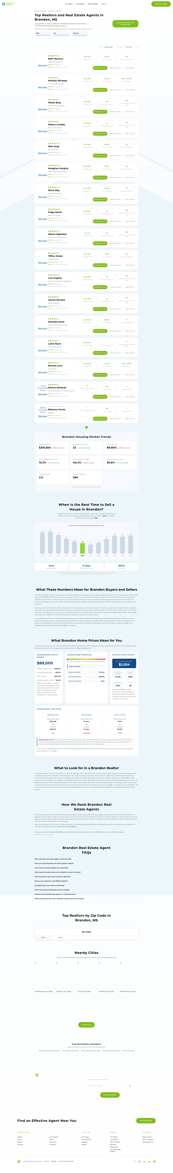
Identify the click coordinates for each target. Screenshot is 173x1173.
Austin (19, 1139)
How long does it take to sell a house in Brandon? (53, 876)
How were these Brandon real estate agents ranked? (54, 863)
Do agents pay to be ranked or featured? (50, 885)
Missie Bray (54, 102)
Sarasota (85, 1142)
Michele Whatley (57, 80)
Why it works (115, 1142)
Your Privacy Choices (66, 1161)
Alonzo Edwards (57, 387)
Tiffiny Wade (55, 256)
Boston (20, 1142)
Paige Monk (55, 212)
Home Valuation (129, 1051)
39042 (43, 937)
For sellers (114, 1137)
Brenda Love (55, 365)
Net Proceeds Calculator (112, 1051)
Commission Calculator (70, 1051)
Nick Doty (53, 146)
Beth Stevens (55, 58)
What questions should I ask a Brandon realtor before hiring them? (59, 898)
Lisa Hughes (55, 278)
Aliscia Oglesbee (57, 234)
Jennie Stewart (56, 300)
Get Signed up (147, 1142)
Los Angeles (53, 1137)
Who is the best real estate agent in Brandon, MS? (53, 859)
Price (121, 47)
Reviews (113, 1144)
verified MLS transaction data (56, 29)
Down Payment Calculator (91, 1051)
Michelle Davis (56, 321)
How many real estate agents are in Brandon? (51, 868)
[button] (82, 427)
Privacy (53, 1161)
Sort (101, 47)
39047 (60, 937)
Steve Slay (54, 190)
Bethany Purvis (56, 409)
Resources (114, 1147)
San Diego (85, 1137)
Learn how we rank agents (67, 826)
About (103, 4)
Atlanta (20, 1137)
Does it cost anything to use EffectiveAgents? (51, 881)
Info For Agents (147, 1139)
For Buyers (80, 4)
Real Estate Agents (40, 11)
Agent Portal (146, 1137)
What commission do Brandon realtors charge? (52, 890)
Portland (52, 1144)
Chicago (20, 1144)
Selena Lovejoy (56, 124)
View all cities (86, 1132)
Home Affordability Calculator (49, 1051)
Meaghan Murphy (58, 168)
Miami (51, 1139)
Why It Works (93, 4)
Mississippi (51, 11)
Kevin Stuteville (57, 832)
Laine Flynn (54, 343)
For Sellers (69, 4)
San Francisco (86, 1139)
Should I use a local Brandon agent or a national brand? (55, 894)
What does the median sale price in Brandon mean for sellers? (58, 872)
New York (52, 1142)
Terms (46, 1161)
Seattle (84, 1144)
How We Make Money (115, 1150)
